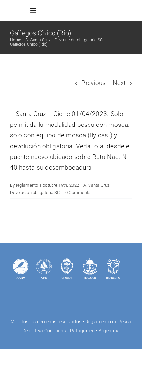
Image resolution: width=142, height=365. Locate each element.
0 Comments (78, 192)
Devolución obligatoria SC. (35, 192)
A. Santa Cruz (96, 185)
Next (119, 83)
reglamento (27, 185)
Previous (93, 83)
